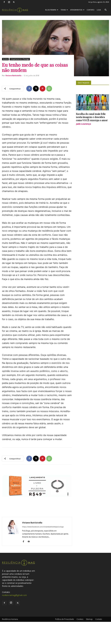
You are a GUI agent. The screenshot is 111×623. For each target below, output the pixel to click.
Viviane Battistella (13, 75)
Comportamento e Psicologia (19, 59)
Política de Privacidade (64, 619)
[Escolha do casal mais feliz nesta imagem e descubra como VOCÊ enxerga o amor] (92, 102)
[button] (105, 10)
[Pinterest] (42, 88)
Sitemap (89, 619)
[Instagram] (9, 2)
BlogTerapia (50, 10)
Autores (5, 59)
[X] (14, 2)
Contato (90, 10)
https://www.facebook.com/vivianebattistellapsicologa (43, 527)
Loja (99, 10)
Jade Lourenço (83, 123)
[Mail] (29, 541)
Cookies (80, 619)
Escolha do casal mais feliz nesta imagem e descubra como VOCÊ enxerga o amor (92, 117)
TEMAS (63, 10)
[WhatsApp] (49, 88)
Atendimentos (76, 10)
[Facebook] (4, 2)
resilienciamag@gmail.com (14, 595)
